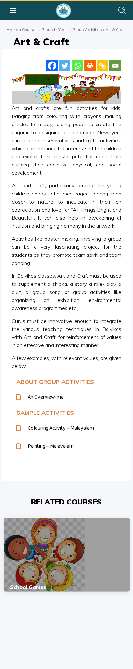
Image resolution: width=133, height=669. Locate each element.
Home (12, 29)
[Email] (115, 65)
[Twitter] (64, 65)
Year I (63, 29)
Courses (30, 29)
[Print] (90, 65)
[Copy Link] (102, 65)
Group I (48, 29)
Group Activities (87, 29)
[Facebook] (52, 65)
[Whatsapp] (77, 65)
